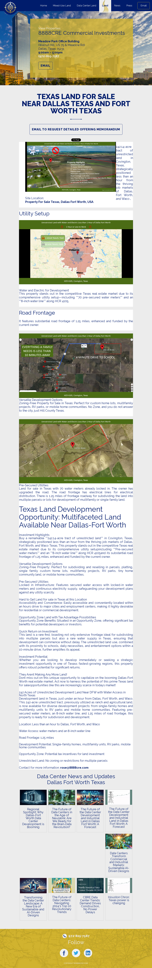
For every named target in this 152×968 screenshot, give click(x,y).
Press (129, 5)
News (117, 5)
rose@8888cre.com (74, 767)
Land (105, 5)
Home (43, 5)
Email (144, 5)
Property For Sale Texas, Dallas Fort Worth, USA (59, 202)
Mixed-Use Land (62, 5)
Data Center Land (86, 5)
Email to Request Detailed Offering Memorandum (76, 129)
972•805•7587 (79, 936)
